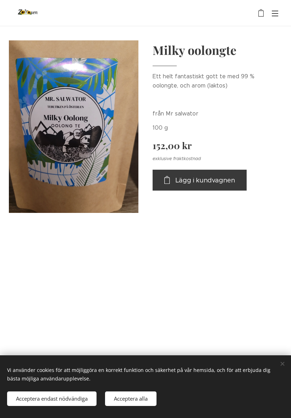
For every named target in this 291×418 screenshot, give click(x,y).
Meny (275, 13)
